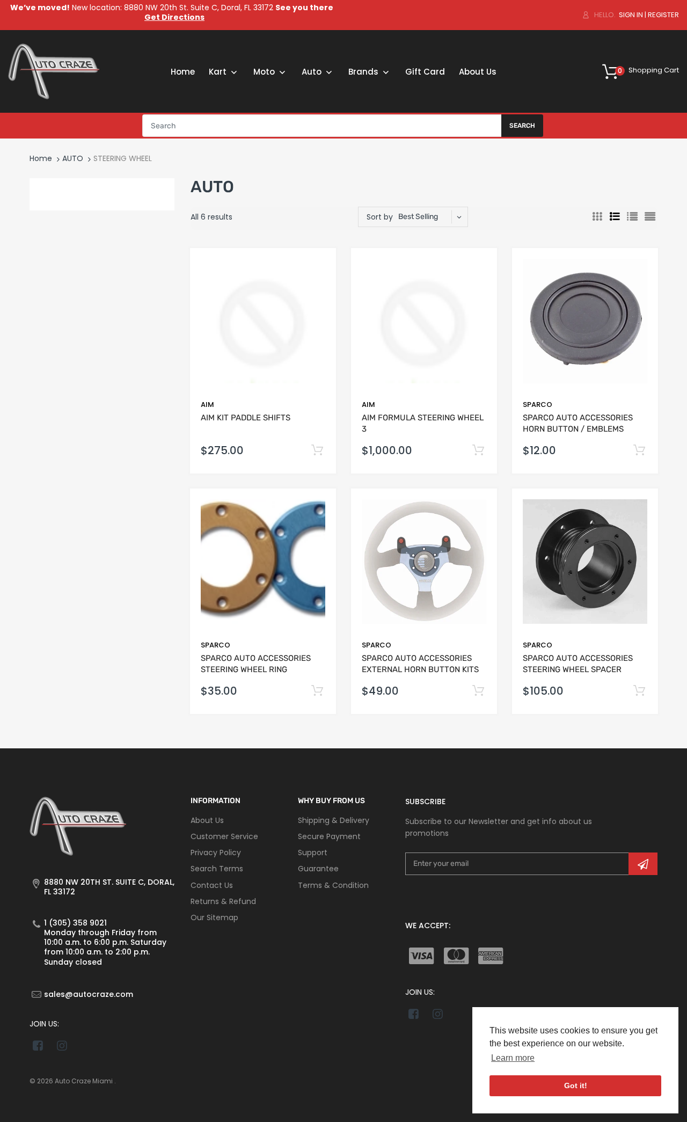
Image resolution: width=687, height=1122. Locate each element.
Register (663, 15)
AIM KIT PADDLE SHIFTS (245, 417)
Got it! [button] (575, 1085)
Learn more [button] (513, 1057)
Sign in (631, 15)
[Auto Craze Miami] (53, 70)
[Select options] (478, 450)
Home (41, 158)
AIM (207, 404)
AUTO (72, 158)
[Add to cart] (317, 450)
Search (522, 125)
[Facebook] (38, 1045)
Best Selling (418, 216)
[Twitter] (62, 1045)
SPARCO (537, 404)
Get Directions (174, 17)
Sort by (380, 217)
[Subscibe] (642, 864)
